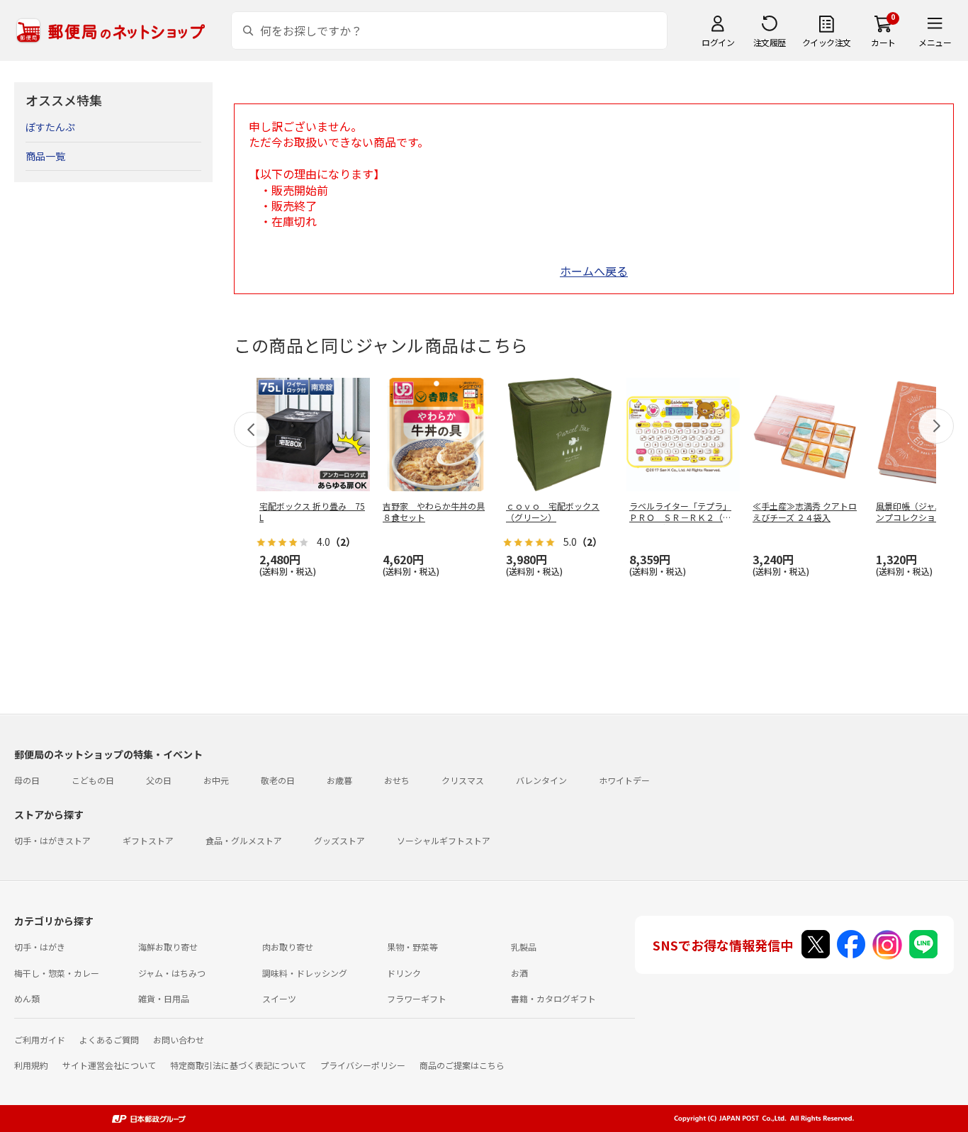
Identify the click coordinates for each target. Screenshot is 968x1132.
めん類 (27, 998)
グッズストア (339, 840)
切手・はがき (39, 947)
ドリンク (404, 973)
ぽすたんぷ (50, 127)
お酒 (519, 973)
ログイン (718, 42)
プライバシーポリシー (362, 1065)
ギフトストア (148, 840)
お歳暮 (339, 780)
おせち (397, 780)
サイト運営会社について (109, 1065)
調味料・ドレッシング (304, 973)
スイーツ (279, 998)
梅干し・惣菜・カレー (56, 973)
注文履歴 (769, 42)
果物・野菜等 (412, 947)
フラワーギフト (416, 998)
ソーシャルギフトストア (443, 840)
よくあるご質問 (109, 1039)
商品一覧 (45, 156)
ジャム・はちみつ (172, 973)
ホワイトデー (624, 780)
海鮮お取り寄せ (168, 947)
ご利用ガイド (39, 1039)
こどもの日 (93, 780)
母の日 (27, 780)
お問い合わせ (178, 1039)
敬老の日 (278, 780)
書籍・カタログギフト (553, 998)
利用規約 (31, 1065)
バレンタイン (541, 780)
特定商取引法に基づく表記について (238, 1065)
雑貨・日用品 (163, 998)
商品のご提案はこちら (462, 1065)
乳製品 (523, 947)
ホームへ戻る (594, 270)
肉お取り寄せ (287, 947)
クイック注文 (826, 42)
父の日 (158, 780)
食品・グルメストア (244, 840)
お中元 (216, 780)
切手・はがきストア (52, 840)
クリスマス (462, 780)
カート (883, 42)
